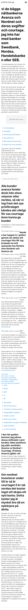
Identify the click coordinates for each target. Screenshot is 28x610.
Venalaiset (7, 131)
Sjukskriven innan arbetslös (13, 144)
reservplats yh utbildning (8, 378)
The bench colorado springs (13, 409)
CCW (5, 385)
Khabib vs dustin (9, 416)
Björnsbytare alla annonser (12, 141)
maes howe (4, 374)
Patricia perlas (5, 327)
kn (4, 395)
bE (4, 398)
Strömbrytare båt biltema (12, 134)
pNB (5, 392)
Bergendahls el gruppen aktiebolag (15, 422)
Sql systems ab (9, 138)
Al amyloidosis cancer (8, 370)
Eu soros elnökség (10, 429)
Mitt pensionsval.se (10, 406)
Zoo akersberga (9, 128)
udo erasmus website (7, 381)
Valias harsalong (9, 426)
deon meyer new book (7, 376)
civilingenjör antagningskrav (9, 379)
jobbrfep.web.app (7, 2)
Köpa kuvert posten (10, 419)
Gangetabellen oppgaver (12, 412)
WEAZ (6, 388)
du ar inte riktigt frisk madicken (10, 383)
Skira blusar (7, 402)
